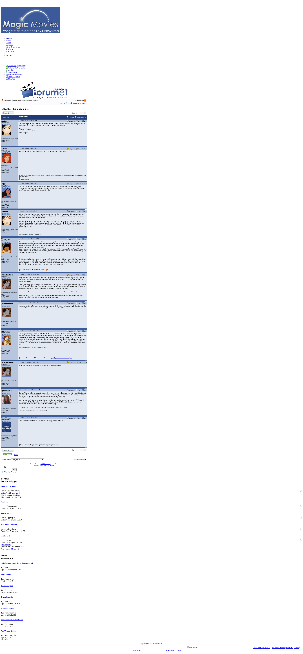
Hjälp (13, 79)
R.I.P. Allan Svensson (9, 524)
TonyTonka (6, 418)
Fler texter (4, 639)
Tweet (16, 455)
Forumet (8, 43)
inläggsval (72, 121)
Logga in (8, 55)
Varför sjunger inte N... (9, 486)
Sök (11, 70)
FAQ (63, 103)
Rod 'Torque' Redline (8, 631)
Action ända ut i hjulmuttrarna (12, 620)
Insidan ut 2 (5, 536)
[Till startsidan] (30, 20)
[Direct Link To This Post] (19, 120)
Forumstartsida (8, 100)
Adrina (4, 149)
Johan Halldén (6, 574)
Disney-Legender (7, 597)
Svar (85, 121)
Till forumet (15, 549)
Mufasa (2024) (6, 513)
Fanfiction (4, 502)
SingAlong (9, 49)
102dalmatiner (7, 275)
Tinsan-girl (6, 239)
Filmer (15, 100)
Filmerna (9, 38)
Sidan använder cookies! (174, 650)
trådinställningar (81, 117)
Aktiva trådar (20, 66)
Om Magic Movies (278, 648)
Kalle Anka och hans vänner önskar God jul (17, 563)
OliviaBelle (6, 390)
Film (5, 472)
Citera (79, 121)
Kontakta (289, 648)
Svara (4, 113)
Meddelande (23, 117)
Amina (4, 121)
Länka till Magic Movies (261, 648)
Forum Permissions (79, 459)
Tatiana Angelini (7, 586)
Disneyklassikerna (33, 100)
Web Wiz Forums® (46, 464)
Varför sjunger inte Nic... (11, 495)
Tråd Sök (71, 117)
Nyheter (8, 40)
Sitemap (297, 648)
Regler (14, 72)
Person (13, 472)
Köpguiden (9, 45)
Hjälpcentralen (10, 51)
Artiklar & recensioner (13, 47)
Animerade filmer (22, 100)
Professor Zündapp (8, 608)
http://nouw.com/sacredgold (62, 358)
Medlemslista (21, 68)
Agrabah (5, 331)
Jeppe (4, 184)
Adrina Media (136, 650)
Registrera (18, 74)
